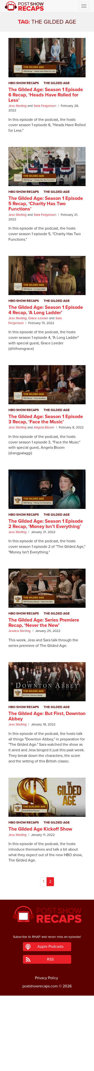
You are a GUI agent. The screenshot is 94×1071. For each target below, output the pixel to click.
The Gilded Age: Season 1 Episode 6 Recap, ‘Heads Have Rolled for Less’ (45, 95)
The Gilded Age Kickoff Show (40, 829)
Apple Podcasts (50, 946)
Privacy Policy (46, 978)
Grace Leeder (38, 318)
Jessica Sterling (19, 631)
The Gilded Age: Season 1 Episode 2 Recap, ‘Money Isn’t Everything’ (45, 523)
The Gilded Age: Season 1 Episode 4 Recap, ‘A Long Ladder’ (45, 310)
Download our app (47, 1064)
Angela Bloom (44, 427)
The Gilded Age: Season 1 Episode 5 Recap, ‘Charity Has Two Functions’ (45, 203)
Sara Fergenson (45, 106)
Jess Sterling (17, 106)
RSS (50, 959)
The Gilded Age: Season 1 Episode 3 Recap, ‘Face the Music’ (45, 419)
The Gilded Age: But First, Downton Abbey (47, 716)
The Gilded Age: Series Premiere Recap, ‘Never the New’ (43, 622)
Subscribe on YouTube (47, 1053)
